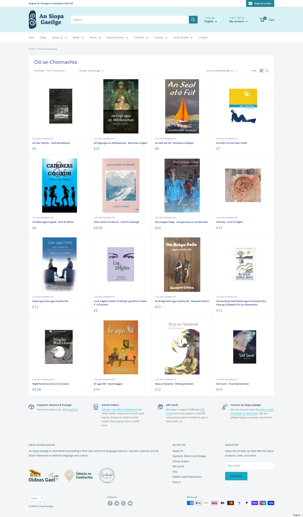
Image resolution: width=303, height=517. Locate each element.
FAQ (175, 471)
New (31, 37)
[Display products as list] (267, 70)
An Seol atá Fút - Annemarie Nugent (174, 142)
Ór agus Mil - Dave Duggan (108, 383)
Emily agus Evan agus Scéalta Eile (50, 301)
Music (93, 37)
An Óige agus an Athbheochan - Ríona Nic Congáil (120, 142)
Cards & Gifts (181, 37)
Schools (158, 37)
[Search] (193, 20)
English (34, 498)
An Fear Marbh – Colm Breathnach (51, 142)
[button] (298, 515)
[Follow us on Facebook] (110, 503)
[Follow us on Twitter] (116, 503)
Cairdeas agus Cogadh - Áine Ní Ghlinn (53, 221)
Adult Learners (115, 37)
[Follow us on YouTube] (130, 503)
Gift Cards (178, 466)
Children (139, 37)
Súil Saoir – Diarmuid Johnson (232, 383)
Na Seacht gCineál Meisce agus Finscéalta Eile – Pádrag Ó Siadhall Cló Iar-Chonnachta (241, 302)
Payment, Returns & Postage (189, 456)
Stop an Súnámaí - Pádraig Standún (174, 383)
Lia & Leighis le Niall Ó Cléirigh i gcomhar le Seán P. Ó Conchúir (120, 302)
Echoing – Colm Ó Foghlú (229, 221)
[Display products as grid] (261, 70)
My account (237, 21)
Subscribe (236, 476)
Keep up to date (262, 3)
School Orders (181, 461)
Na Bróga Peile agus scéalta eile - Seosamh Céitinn (182, 301)
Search (177, 482)
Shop (43, 37)
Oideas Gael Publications (187, 476)
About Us (57, 37)
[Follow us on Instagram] (123, 503)
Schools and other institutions (119, 409)
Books (76, 37)
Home (32, 48)
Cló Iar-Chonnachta (43, 138)
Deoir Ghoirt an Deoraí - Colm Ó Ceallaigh (116, 221)
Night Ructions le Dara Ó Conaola (50, 383)
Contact (203, 37)
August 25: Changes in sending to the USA (51, 3)
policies (73, 409)
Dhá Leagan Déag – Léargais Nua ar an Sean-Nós (181, 221)
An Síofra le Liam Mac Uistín (231, 142)
